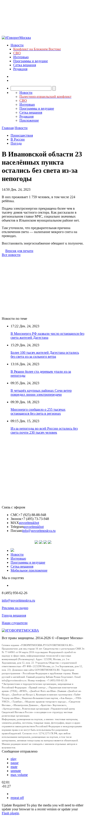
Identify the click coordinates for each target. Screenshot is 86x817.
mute (14, 767)
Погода (16, 143)
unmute (16, 771)
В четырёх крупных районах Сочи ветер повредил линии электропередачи (41, 392)
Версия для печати (19, 251)
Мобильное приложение (29, 570)
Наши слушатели (15, 623)
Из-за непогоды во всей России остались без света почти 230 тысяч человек (44, 430)
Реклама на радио (15, 608)
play (14, 759)
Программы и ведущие (30, 61)
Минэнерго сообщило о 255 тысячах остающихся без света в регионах (38, 411)
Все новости (11, 255)
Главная (8, 128)
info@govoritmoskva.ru (39, 531)
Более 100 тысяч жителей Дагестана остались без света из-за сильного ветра (45, 354)
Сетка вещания (24, 65)
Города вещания (14, 615)
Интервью (21, 57)
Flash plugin (10, 813)
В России (18, 139)
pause (15, 763)
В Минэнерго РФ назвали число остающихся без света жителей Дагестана (47, 335)
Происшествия (22, 135)
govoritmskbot (29, 523)
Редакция (20, 69)
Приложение (29, 120)
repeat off (17, 798)
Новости (17, 45)
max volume (19, 775)
